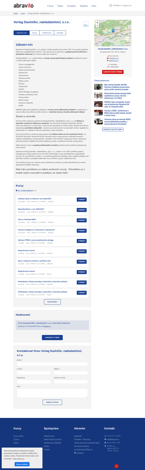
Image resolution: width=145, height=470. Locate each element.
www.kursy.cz (114, 61)
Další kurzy (52, 302)
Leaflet (112, 45)
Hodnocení (46, 33)
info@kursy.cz (114, 58)
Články (60, 6)
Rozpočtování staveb (26, 250)
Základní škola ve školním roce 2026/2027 (34, 199)
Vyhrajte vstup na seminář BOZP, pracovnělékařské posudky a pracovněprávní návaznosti (117, 121)
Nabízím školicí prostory (53, 439)
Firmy (23, 13)
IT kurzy (50, 6)
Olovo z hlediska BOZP (27, 219)
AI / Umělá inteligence (27, 190)
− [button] (97, 25)
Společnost (21, 378)
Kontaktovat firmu (112, 72)
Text (19, 386)
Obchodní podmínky (81, 446)
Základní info (22, 33)
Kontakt (60, 33)
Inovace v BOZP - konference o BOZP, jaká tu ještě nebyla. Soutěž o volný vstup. (117, 112)
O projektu (71, 6)
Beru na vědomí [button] (22, 464)
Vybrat (81, 199)
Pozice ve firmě (59, 378)
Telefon (57, 369)
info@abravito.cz (113, 439)
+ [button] (97, 22)
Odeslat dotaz (52, 402)
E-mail (20, 369)
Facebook (80, 453)
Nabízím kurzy (49, 436)
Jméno (20, 360)
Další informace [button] (18, 459)
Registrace (127, 5)
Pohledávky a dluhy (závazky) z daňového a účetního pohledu (42, 281)
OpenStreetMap (120, 45)
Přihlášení (117, 5)
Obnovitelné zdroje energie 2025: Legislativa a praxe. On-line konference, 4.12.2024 (117, 95)
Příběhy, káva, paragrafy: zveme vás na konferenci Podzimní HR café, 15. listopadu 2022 (117, 104)
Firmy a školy (18, 436)
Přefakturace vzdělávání (52, 443)
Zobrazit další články (112, 129)
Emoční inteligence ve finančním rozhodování (36, 230)
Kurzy (34, 33)
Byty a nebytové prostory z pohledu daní (34, 261)
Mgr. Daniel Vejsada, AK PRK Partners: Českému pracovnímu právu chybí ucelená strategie (117, 87)
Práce (94, 6)
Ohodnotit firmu (52, 337)
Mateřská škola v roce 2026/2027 (31, 209)
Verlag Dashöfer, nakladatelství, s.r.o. (41, 13)
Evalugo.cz (47, 326)
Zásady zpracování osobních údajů (86, 443)
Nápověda (78, 436)
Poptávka (84, 6)
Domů (16, 13)
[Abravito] (23, 5)
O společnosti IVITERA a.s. (83, 449)
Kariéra (46, 446)
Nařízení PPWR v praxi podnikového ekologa (35, 240)
